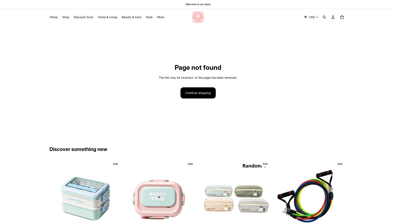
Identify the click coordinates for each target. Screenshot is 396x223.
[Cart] (341, 17)
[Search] (324, 17)
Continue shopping (198, 93)
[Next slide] (116, 195)
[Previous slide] (56, 195)
